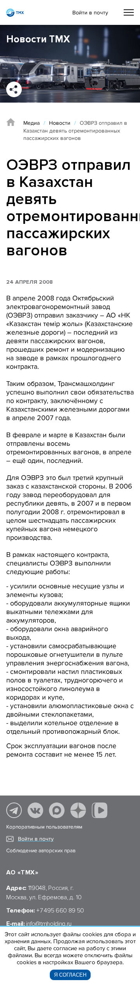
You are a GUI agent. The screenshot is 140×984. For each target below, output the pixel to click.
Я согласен (70, 975)
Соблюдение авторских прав (40, 851)
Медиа (31, 123)
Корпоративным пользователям (44, 827)
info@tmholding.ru (49, 924)
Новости (59, 123)
